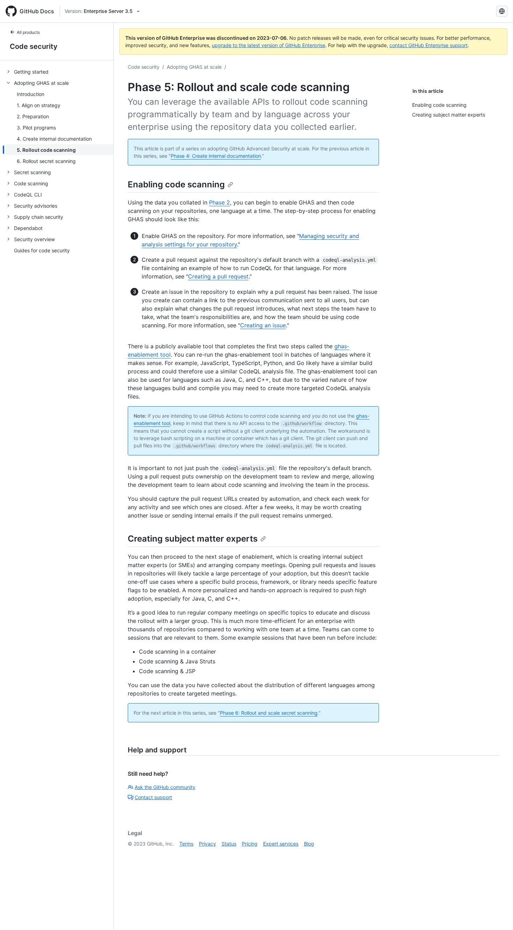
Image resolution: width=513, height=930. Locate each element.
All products (28, 32)
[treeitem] (59, 71)
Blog (309, 844)
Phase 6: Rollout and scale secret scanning (269, 713)
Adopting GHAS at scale (194, 67)
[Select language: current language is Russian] (501, 11)
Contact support (153, 797)
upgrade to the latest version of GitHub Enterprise (268, 45)
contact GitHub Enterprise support (428, 45)
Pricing (250, 844)
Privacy (207, 844)
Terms (186, 844)
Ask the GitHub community (165, 787)
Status (229, 844)
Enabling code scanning (176, 184)
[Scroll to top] (498, 915)
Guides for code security (42, 250)
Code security (34, 46)
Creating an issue (263, 325)
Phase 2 (219, 202)
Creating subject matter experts (193, 539)
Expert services (280, 844)
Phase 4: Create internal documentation (216, 156)
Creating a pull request (218, 276)
